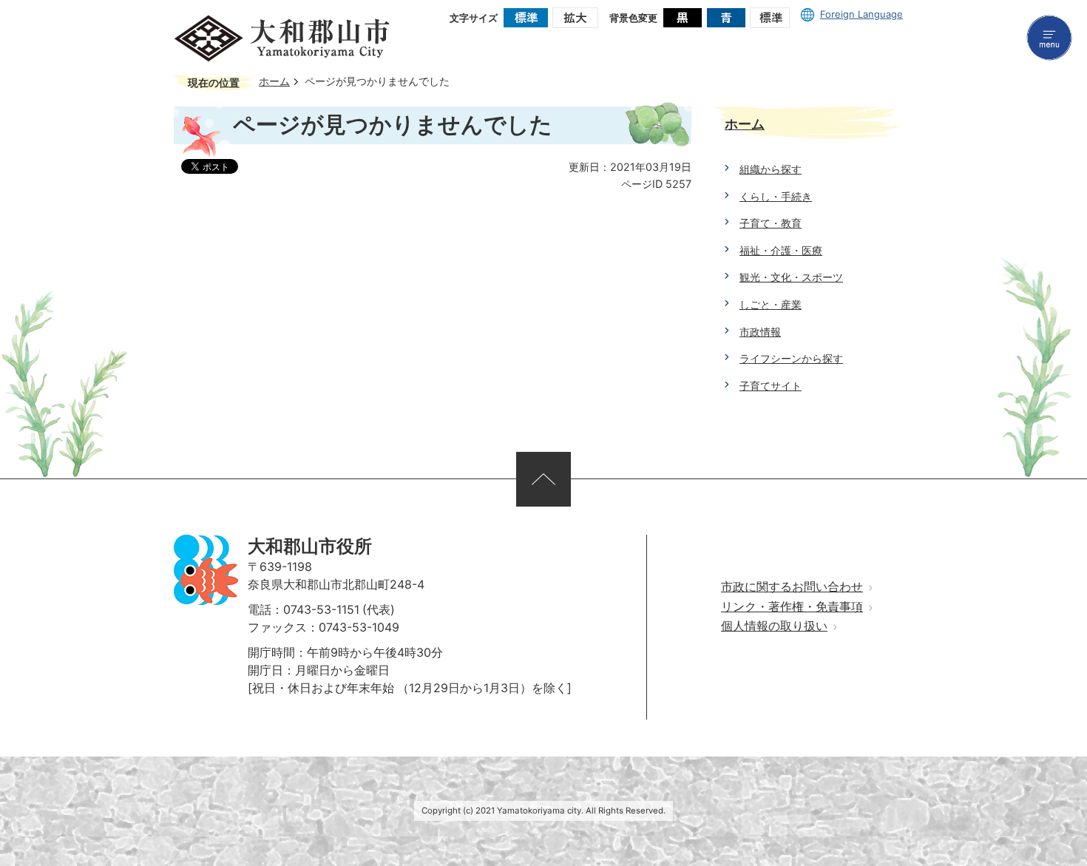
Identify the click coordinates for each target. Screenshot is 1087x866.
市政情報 (760, 331)
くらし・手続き (775, 196)
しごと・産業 (770, 304)
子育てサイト (770, 385)
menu (1049, 38)
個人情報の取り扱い (774, 626)
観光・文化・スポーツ (791, 277)
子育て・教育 (770, 223)
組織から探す (770, 169)
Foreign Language (861, 14)
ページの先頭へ (543, 479)
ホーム (274, 81)
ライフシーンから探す (791, 358)
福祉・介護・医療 (780, 250)
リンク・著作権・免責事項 (792, 607)
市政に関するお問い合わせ (792, 587)
